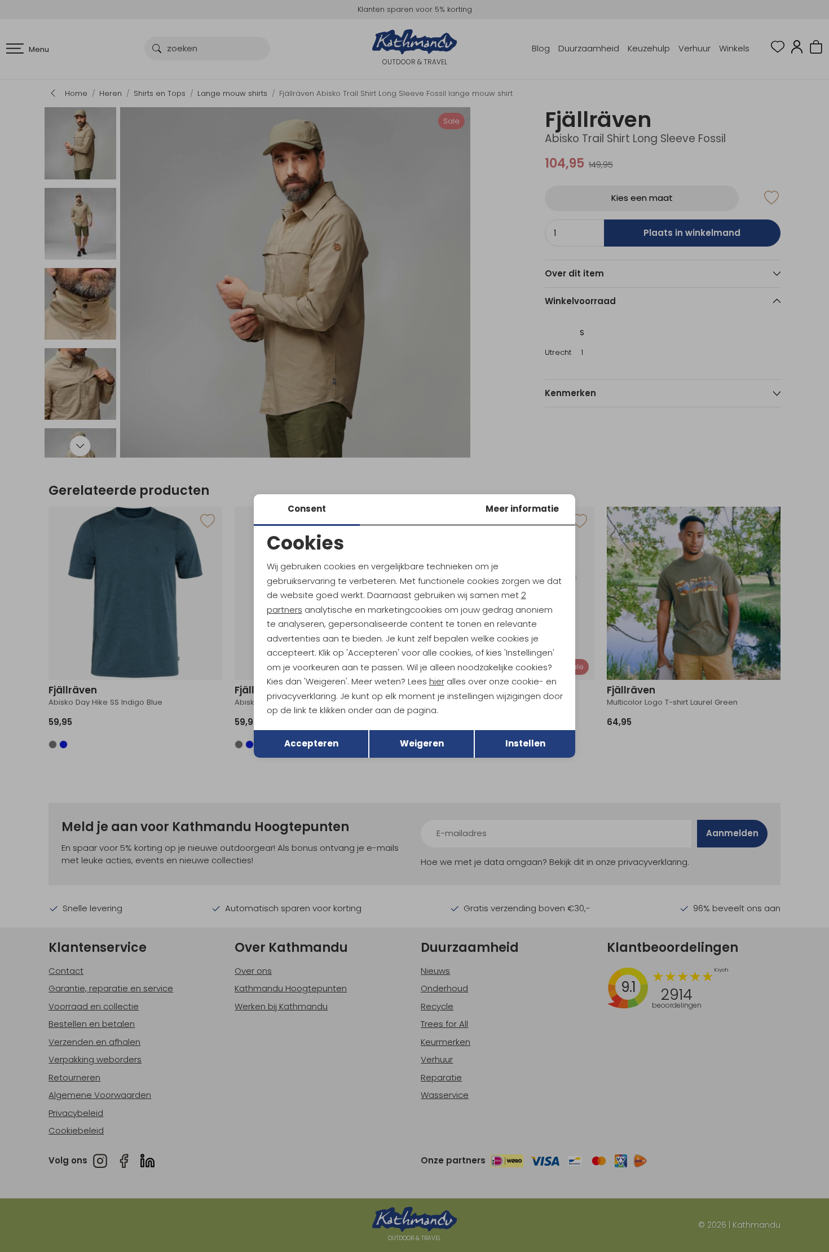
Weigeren (422, 743)
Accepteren (311, 743)
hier (436, 681)
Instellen (525, 743)
